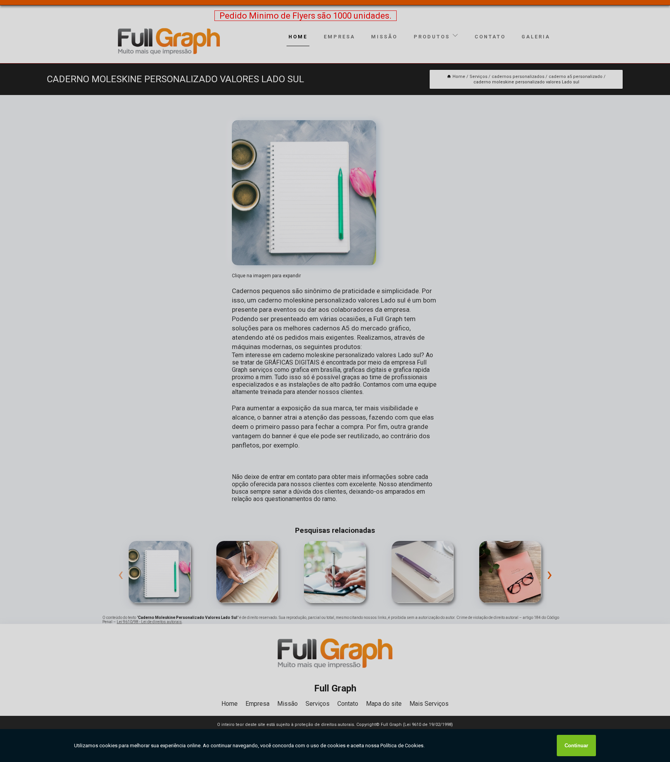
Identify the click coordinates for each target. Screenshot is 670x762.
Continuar (576, 745)
